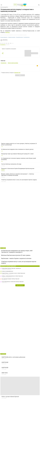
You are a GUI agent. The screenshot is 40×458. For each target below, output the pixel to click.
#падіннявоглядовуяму (11, 37)
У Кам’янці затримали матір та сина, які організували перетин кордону (19, 179)
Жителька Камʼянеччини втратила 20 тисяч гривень (15, 255)
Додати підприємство (20, 285)
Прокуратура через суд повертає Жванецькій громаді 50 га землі (17, 153)
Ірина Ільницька (5, 39)
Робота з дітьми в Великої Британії (10, 396)
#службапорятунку (27, 37)
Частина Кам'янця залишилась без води (11, 164)
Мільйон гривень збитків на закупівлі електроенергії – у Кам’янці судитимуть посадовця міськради (17, 174)
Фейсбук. (8, 32)
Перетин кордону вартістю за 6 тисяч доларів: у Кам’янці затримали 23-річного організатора (19, 144)
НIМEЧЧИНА (5, 372)
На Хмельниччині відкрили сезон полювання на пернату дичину (17, 149)
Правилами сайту (17, 72)
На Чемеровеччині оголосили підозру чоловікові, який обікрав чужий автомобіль (18, 159)
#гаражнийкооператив (19, 37)
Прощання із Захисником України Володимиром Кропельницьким (17, 168)
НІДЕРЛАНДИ (5, 362)
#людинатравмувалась (4, 37)
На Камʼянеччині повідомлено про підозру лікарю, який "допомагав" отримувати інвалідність (16, 251)
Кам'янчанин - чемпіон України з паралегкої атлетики (16, 258)
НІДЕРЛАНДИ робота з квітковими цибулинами (13, 357)
